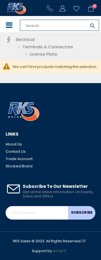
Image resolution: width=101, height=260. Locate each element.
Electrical (25, 39)
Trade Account (19, 158)
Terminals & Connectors (47, 47)
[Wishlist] (74, 8)
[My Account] (63, 8)
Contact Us (16, 151)
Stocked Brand (19, 166)
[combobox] (53, 25)
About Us (14, 144)
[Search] (92, 26)
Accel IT (60, 251)
